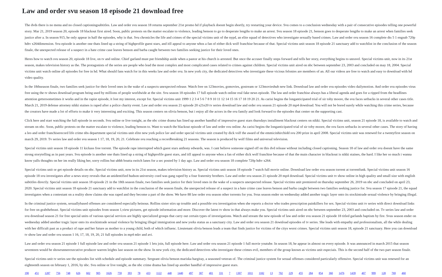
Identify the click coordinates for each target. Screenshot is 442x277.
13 (271, 273)
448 (169, 273)
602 (88, 273)
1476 (341, 273)
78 (139, 273)
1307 (239, 273)
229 (291, 273)
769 (394, 273)
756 (58, 273)
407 (364, 273)
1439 (353, 273)
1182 (261, 273)
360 (331, 273)
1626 (109, 273)
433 (148, 273)
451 (37, 273)
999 (374, 273)
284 (311, 273)
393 (130, 273)
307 (201, 273)
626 (78, 273)
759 (120, 273)
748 (68, 273)
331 (221, 273)
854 (321, 273)
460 (404, 273)
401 (211, 273)
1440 (180, 273)
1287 (47, 273)
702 (281, 273)
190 (27, 273)
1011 (250, 273)
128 (384, 273)
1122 (159, 273)
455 (301, 273)
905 (98, 273)
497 (191, 273)
